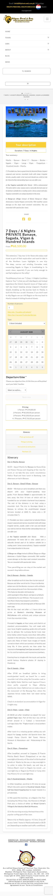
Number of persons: (15, 304)
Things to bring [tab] (26, 442)
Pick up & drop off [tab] (27, 437)
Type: (10, 320)
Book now (26, 397)
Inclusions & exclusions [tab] (26, 447)
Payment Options (37, 841)
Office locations (27, 839)
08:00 (10, 489)
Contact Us (13, 839)
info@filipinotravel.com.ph (24, 3)
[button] (10, 331)
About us (41, 839)
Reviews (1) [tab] (26, 451)
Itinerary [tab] (26, 432)
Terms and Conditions (18, 841)
